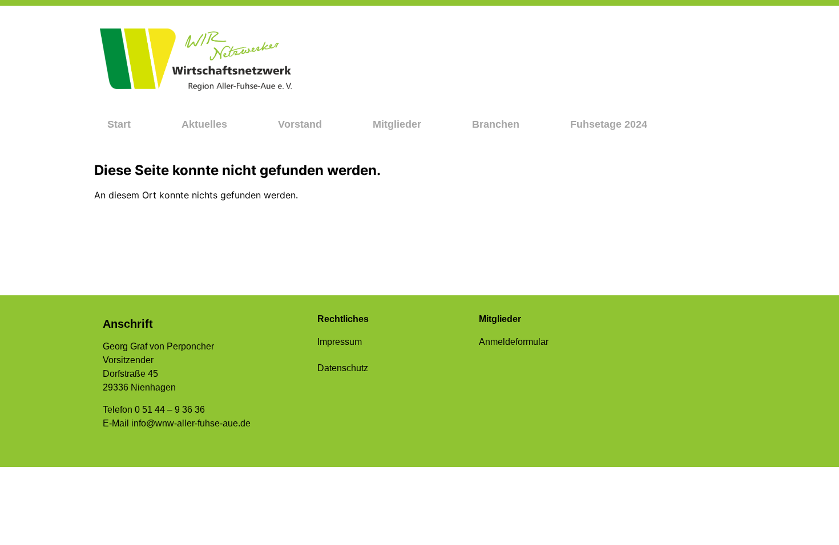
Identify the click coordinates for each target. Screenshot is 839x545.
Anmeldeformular (513, 342)
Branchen (495, 124)
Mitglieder (397, 124)
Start (119, 124)
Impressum (339, 342)
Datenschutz (342, 368)
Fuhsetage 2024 (608, 124)
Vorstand (300, 124)
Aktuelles (204, 124)
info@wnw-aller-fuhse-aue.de (191, 423)
